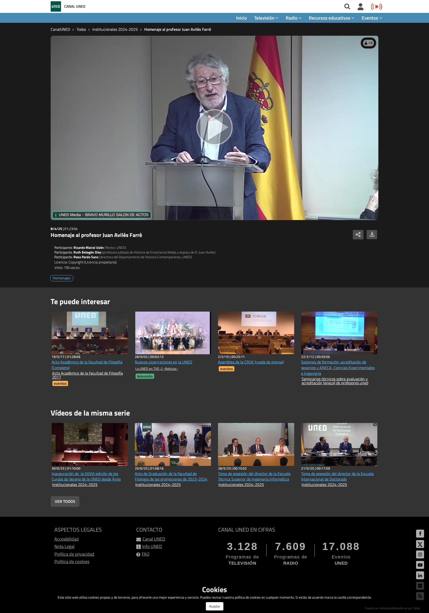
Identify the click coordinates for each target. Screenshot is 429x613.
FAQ (145, 554)
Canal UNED (154, 539)
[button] (376, 346)
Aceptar (214, 606)
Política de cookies (71, 561)
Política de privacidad (74, 554)
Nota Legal (64, 546)
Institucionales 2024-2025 (115, 29)
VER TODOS (65, 501)
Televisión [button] (264, 17)
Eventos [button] (370, 17)
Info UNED (152, 546)
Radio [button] (292, 17)
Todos (81, 29)
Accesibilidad (66, 539)
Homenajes (62, 278)
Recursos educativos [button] (330, 17)
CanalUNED (60, 29)
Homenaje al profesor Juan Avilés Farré (177, 29)
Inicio (241, 17)
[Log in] (360, 7)
